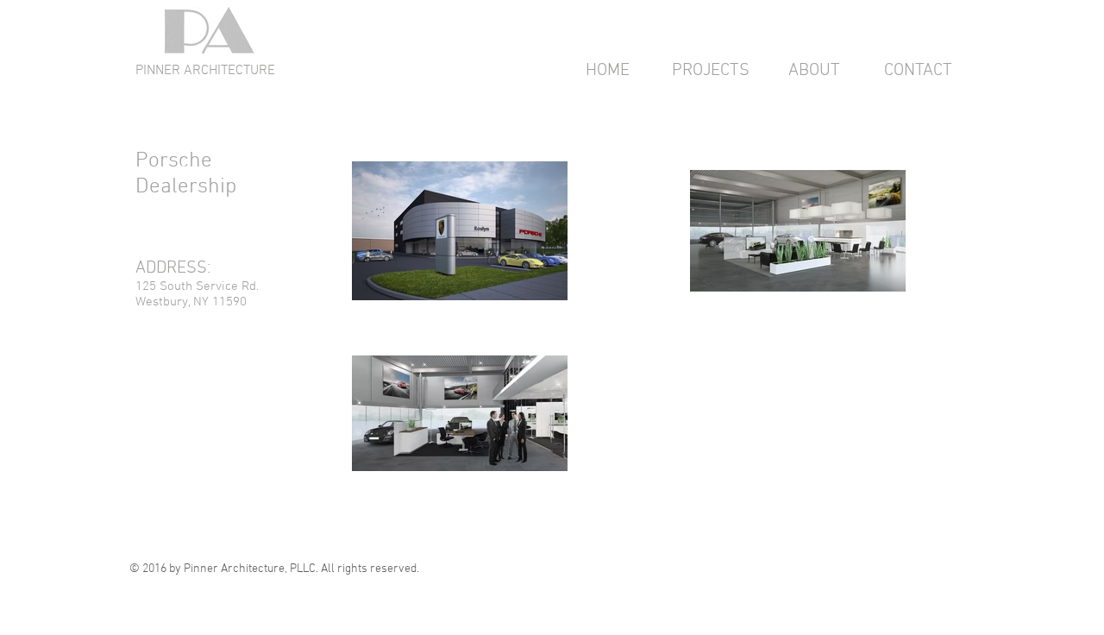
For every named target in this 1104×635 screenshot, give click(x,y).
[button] (710, 71)
